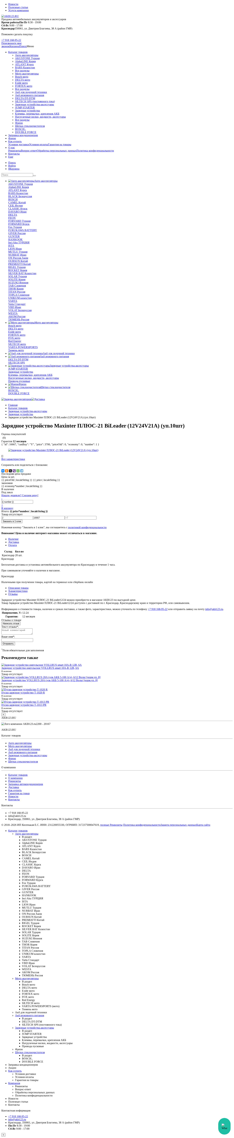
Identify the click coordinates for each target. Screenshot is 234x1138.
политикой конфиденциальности (87, 527)
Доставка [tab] (13, 542)
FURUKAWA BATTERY (22, 230)
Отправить (8, 643)
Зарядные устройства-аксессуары (34, 104)
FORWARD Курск (18, 224)
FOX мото (14, 338)
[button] (23, 46)
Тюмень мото (16, 350)
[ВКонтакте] (2, 470)
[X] (10, 470)
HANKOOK (15, 239)
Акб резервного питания (29, 95)
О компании (15, 778)
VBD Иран (14, 307)
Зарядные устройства (27, 110)
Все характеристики (13, 459)
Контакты (14, 153)
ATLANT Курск (24, 64)
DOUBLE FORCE (25, 132)
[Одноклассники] (6, 470)
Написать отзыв (11, 623)
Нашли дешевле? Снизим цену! (19, 495)
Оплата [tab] (12, 545)
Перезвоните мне (11, 43)
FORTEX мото (23, 86)
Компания (14, 1083)
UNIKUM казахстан (20, 297)
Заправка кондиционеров (23, 135)
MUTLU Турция (17, 251)
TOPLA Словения (18, 294)
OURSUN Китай (18, 261)
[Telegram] (21, 470)
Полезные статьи (18, 7)
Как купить (15, 141)
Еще (10, 156)
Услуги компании (18, 10)
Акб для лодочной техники (31, 92)
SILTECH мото (17, 344)
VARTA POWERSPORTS (23, 347)
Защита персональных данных (178, 824)
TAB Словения (17, 285)
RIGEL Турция (17, 267)
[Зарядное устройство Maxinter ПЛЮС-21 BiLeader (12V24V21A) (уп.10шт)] (53, 450)
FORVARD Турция (19, 220)
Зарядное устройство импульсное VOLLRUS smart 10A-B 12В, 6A (40, 668)
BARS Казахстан (25, 67)
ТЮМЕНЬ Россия (18, 319)
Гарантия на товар (19, 793)
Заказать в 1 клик (12, 521)
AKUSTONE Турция (27, 58)
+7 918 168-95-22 (11, 40)
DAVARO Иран (17, 211)
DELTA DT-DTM (25, 98)
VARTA (12, 301)
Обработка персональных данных (56, 150)
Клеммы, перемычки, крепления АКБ (37, 113)
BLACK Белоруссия (20, 196)
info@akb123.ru (214, 609)
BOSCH (13, 199)
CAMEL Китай (17, 202)
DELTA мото (22, 79)
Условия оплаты (38, 144)
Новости (13, 4)
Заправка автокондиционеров (25, 784)
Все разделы (22, 70)
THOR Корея (15, 288)
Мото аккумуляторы (27, 73)
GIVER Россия (17, 233)
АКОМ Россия (16, 316)
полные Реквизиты (111, 824)
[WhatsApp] (18, 470)
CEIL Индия (15, 205)
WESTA (13, 313)
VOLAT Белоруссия (20, 310)
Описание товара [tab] (18, 587)
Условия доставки (18, 144)
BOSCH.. (20, 129)
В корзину (7, 508)
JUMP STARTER (25, 107)
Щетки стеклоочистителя (30, 126)
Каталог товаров (18, 52)
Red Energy (14, 341)
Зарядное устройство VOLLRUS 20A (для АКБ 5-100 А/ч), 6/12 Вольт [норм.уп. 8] (49, 680)
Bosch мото (21, 76)
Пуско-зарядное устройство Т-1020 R (23, 692)
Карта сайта (203, 824)
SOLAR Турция (17, 276)
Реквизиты (14, 150)
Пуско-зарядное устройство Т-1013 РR (23, 704)
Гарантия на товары (59, 144)
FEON (12, 217)
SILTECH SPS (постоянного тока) (35, 101)
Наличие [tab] (13, 539)
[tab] (13, 594)
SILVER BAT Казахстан (22, 273)
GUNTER (14, 236)
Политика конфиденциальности (95, 150)
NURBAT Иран (17, 254)
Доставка (13, 787)
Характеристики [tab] (18, 591)
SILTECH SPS (16, 362)
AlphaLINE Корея (25, 61)
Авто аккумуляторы (26, 55)
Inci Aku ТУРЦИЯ (18, 242)
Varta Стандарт (17, 304)
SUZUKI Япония (18, 282)
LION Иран (15, 248)
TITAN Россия (16, 291)
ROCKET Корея (17, 270)
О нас (11, 147)
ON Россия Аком (18, 257)
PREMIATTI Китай (19, 264)
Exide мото (21, 82)
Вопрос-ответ (29, 150)
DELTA (12, 214)
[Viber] (14, 470)
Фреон (19, 122)
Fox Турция (15, 227)
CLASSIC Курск (17, 208)
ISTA (11, 245)
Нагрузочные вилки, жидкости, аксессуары (40, 116)
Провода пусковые (19, 381)
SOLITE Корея (16, 279)
